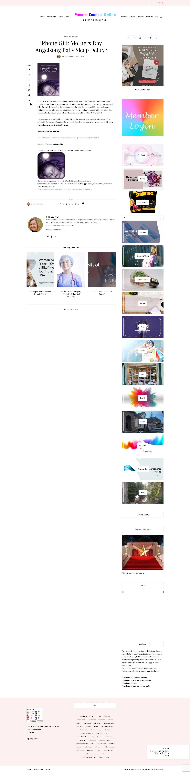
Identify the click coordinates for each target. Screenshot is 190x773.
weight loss (87, 754)
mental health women (96, 737)
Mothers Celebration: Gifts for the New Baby (159, 753)
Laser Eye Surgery (87, 733)
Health (61, 16)
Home (42, 16)
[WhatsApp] (29, 95)
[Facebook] (29, 69)
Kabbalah (108, 730)
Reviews (66, 37)
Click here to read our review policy (136, 686)
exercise (88, 726)
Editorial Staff (68, 56)
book (99, 716)
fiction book (83, 730)
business (107, 716)
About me (149, 16)
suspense (90, 750)
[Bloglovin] (150, 37)
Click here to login (129, 683)
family (96, 726)
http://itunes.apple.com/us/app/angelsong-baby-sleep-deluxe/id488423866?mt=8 (68, 138)
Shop (67, 16)
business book (82, 719)
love (107, 733)
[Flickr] (154, 3)
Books (126, 218)
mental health (83, 737)
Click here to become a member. (135, 677)
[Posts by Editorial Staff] (59, 56)
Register (141, 16)
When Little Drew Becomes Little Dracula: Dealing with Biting (102, 294)
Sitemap (47, 769)
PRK (93, 743)
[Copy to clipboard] (29, 100)
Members (124, 16)
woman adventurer (100, 754)
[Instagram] (139, 37)
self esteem (88, 747)
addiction (84, 716)
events (80, 726)
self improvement (109, 747)
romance (112, 743)
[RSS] (162, 3)
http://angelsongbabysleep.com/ (49, 189)
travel (98, 750)
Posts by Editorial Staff (53, 230)
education (97, 723)
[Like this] (29, 105)
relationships (102, 743)
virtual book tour (108, 750)
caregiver (93, 719)
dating (78, 723)
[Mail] (159, 3)
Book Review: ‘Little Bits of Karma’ (71, 292)
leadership (100, 733)
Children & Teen (73, 37)
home (100, 730)
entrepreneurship (109, 723)
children (110, 719)
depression (87, 723)
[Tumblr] (29, 85)
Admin (29, 769)
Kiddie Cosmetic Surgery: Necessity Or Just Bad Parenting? (40, 294)
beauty (92, 716)
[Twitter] (151, 3)
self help (97, 747)
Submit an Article (38, 769)
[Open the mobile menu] (161, 16)
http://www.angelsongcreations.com (78, 189)
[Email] (29, 90)
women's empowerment (88, 757)
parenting (83, 740)
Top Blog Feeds (32, 738)
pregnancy (93, 740)
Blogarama (30, 732)
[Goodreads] (156, 37)
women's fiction (104, 757)
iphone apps (74, 309)
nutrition (109, 737)
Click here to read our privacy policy (136, 680)
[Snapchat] (157, 3)
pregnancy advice (105, 740)
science (78, 747)
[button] (30, 276)
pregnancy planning (82, 743)
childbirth (102, 719)
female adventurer (107, 726)
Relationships (51, 16)
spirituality (80, 750)
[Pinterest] (29, 79)
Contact (132, 16)
